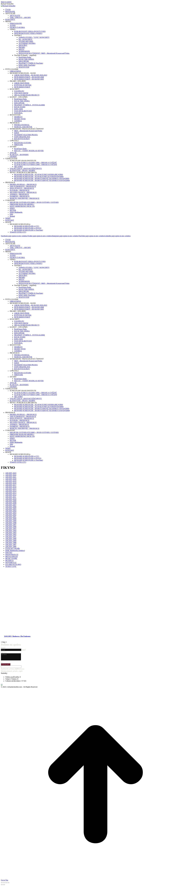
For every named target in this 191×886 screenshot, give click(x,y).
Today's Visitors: (11, 679)
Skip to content (6, 2)
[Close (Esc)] (2, 882)
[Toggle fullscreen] (6, 882)
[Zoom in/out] (8, 882)
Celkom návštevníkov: (13, 681)
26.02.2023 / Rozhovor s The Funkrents (17, 636)
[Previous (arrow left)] (2, 884)
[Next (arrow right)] (4, 884)
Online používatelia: (12, 677)
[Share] (4, 882)
